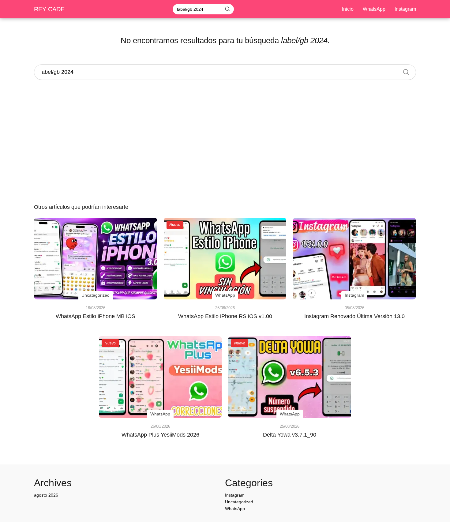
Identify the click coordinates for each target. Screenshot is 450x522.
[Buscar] (227, 9)
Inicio (348, 9)
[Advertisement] (225, 143)
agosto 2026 (46, 495)
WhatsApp (374, 9)
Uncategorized (239, 501)
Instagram (405, 9)
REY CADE (49, 9)
